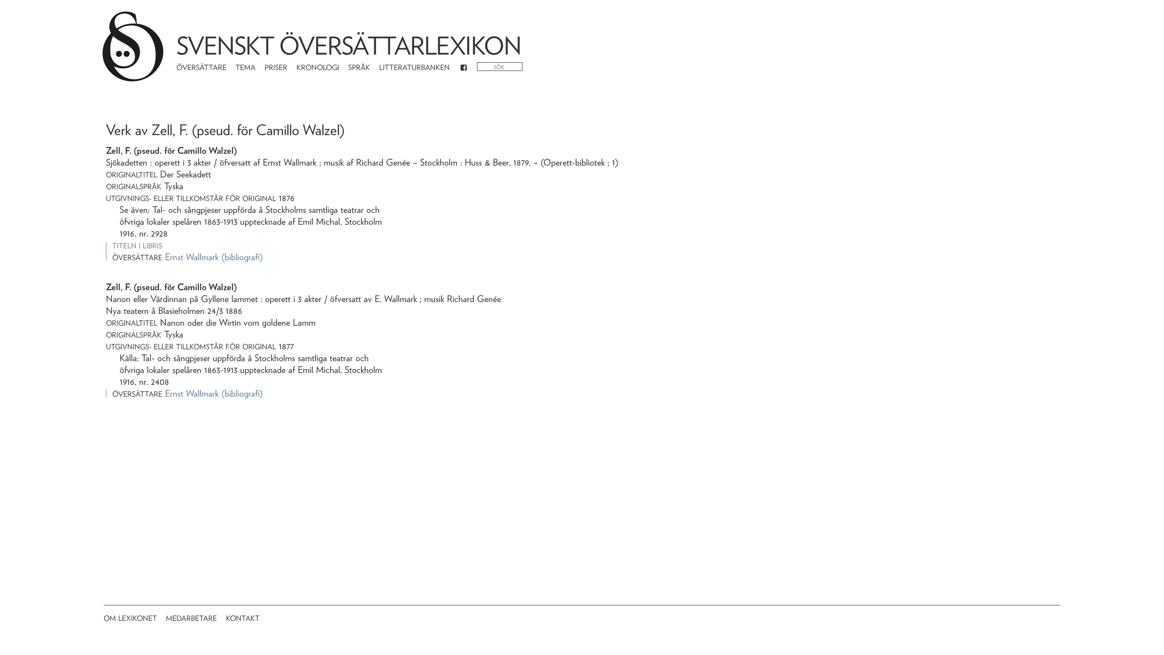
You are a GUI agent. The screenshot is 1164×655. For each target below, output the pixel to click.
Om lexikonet (130, 618)
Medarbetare (191, 618)
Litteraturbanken (414, 67)
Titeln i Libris (137, 246)
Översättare (201, 67)
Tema (246, 67)
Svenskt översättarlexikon (348, 45)
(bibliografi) (242, 257)
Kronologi (317, 67)
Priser (276, 67)
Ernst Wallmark (192, 257)
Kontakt (243, 618)
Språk (359, 67)
